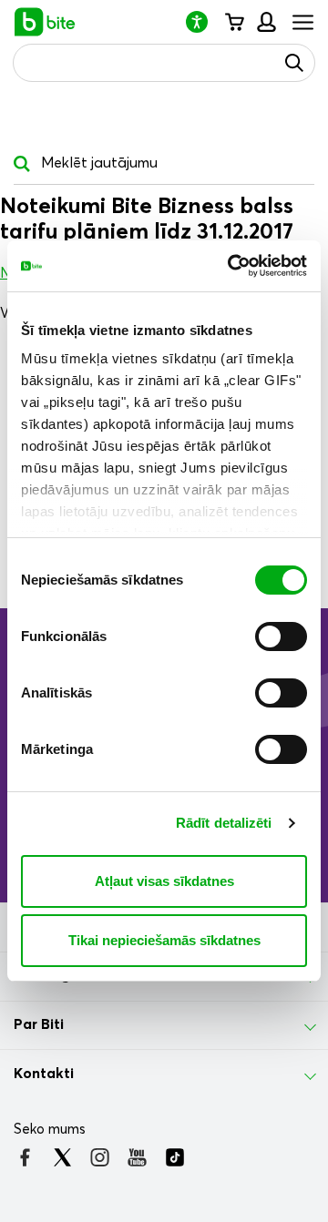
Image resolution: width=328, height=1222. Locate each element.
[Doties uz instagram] (99, 1157)
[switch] (281, 636)
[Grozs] (233, 22)
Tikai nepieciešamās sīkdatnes (164, 940)
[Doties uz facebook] (25, 1157)
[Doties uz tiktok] (174, 1157)
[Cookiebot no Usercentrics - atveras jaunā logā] (231, 266)
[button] (204, 21)
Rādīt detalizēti (224, 822)
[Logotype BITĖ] (45, 21)
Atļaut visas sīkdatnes (164, 881)
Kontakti (44, 1073)
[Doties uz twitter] (62, 1157)
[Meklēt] (294, 63)
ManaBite (265, 22)
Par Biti (39, 1024)
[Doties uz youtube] (137, 1157)
